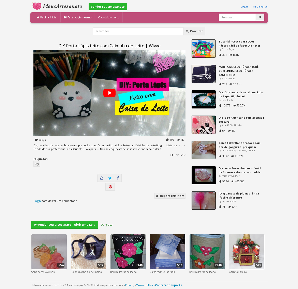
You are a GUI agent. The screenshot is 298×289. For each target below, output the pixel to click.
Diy (37, 164)
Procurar (196, 31)
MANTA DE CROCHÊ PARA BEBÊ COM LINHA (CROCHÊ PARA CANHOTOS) (238, 71)
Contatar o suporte (168, 285)
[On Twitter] (110, 178)
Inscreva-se (260, 6)
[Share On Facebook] (118, 178)
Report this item (171, 196)
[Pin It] (110, 187)
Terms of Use (144, 285)
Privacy (129, 285)
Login (244, 6)
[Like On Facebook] (101, 178)
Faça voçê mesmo (79, 17)
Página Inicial (48, 17)
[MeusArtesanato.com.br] (58, 5)
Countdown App (108, 17)
